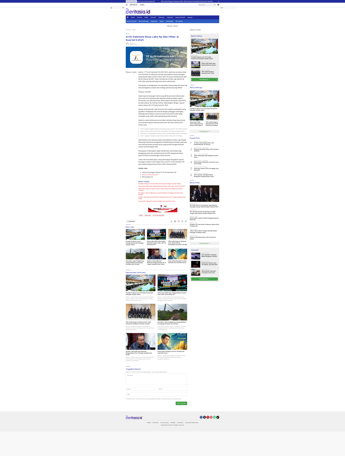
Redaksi (173, 422)
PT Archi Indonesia (158, 215)
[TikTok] (217, 417)
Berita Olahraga (144, 21)
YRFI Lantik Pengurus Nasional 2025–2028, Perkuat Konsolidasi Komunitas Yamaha (148, 1)
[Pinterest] (207, 417)
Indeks (142, 4)
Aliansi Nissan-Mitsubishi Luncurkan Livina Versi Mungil (206, 163)
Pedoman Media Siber (192, 422)
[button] (215, 4)
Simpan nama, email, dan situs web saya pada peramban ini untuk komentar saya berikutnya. (154, 399)
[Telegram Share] (182, 221)
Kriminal (139, 17)
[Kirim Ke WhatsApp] (185, 221)
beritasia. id (132, 43)
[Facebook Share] (171, 221)
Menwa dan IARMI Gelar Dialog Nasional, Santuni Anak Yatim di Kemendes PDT (161, 186)
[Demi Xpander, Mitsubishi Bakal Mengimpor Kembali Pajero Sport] (195, 256)
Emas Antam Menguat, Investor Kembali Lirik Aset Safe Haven (156, 201)
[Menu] (127, 4)
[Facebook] (201, 417)
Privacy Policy (164, 422)
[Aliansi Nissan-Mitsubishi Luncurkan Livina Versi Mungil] (195, 272)
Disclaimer (180, 422)
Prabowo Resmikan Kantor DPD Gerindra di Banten (206, 150)
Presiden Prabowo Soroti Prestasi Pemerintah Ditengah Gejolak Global (159, 184)
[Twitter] (204, 417)
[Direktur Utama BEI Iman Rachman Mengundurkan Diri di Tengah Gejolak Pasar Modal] (156, 254)
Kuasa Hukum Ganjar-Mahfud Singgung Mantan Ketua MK (204, 219)
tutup (123, 7)
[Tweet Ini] (175, 221)
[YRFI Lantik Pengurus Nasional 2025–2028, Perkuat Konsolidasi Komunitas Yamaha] (177, 234)
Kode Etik (155, 422)
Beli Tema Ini (133, 4)
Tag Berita (170, 17)
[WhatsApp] (214, 417)
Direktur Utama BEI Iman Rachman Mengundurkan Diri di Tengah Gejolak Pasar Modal (162, 198)
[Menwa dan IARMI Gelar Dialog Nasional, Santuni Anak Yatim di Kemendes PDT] (156, 234)
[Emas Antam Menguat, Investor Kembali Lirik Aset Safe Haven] (177, 254)
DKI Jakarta (179, 21)
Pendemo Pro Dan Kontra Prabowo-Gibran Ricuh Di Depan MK (204, 225)
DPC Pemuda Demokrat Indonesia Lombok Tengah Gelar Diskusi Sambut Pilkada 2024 (202, 212)
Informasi (148, 215)
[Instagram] (211, 417)
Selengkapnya (203, 79)
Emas (141, 215)
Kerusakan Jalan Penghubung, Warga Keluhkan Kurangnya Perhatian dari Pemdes (205, 1)
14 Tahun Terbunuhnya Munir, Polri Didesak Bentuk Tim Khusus (204, 143)
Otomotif (153, 17)
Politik (146, 17)
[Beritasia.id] (138, 11)
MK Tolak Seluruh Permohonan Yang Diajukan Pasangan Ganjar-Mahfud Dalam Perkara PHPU (204, 206)
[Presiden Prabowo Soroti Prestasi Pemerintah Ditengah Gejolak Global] (135, 234)
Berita (133, 17)
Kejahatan (154, 21)
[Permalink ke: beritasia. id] (127, 44)
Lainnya (190, 17)
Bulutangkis (169, 21)
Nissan (162, 21)
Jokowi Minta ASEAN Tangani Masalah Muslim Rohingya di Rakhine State (203, 231)
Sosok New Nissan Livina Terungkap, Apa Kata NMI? (206, 169)
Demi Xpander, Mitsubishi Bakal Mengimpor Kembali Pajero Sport (204, 175)
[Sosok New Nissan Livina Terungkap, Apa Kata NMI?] (195, 264)
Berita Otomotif (180, 17)
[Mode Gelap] (218, 4)
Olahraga (161, 17)
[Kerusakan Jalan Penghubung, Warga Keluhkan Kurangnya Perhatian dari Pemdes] (135, 254)
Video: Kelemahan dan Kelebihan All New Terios (206, 156)
